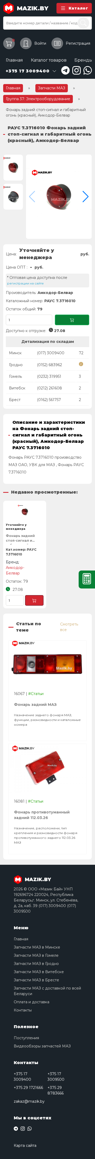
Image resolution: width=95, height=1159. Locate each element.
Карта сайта (25, 1145)
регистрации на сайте (25, 283)
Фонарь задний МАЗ (35, 704)
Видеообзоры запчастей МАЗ (42, 1046)
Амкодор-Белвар (55, 292)
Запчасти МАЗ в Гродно (36, 963)
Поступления (26, 1038)
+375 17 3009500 (56, 1076)
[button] (85, 197)
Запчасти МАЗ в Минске (37, 947)
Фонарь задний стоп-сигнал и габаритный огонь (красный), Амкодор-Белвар (23, 539)
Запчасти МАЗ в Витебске (39, 971)
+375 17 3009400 (22, 1076)
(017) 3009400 (50, 353)
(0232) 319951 (49, 376)
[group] (59, 196)
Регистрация (78, 43)
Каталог (78, 8)
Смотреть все (69, 627)
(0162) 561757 (49, 399)
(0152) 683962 (49, 364)
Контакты (23, 1010)
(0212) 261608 (49, 388)
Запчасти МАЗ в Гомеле (36, 955)
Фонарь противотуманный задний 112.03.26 (42, 815)
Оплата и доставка (31, 1002)
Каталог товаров (48, 60)
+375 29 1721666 (28, 1087)
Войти (40, 43)
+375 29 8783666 (56, 1090)
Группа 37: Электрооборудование (38, 98)
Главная (14, 60)
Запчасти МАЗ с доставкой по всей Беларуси (47, 991)
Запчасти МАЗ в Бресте (36, 980)
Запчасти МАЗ (51, 88)
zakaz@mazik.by (29, 1101)
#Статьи (36, 693)
